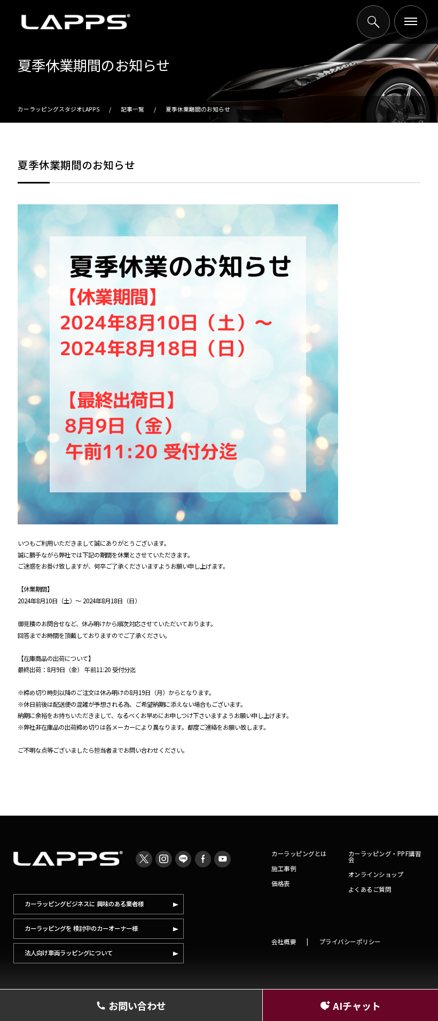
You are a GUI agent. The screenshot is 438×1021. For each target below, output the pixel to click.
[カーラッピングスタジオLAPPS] (75, 22)
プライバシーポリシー (350, 941)
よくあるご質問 (370, 889)
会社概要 (283, 941)
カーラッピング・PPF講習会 (384, 856)
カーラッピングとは (299, 853)
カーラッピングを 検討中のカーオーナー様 (81, 928)
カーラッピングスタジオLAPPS (58, 109)
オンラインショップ (376, 874)
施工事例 (283, 868)
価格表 (280, 883)
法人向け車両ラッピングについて (69, 952)
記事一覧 (132, 109)
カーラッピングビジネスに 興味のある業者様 (84, 903)
